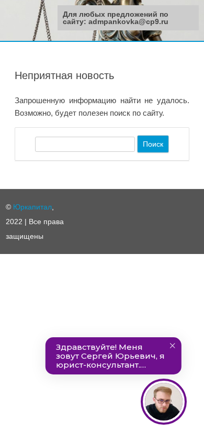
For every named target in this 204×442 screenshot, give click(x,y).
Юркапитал (32, 207)
